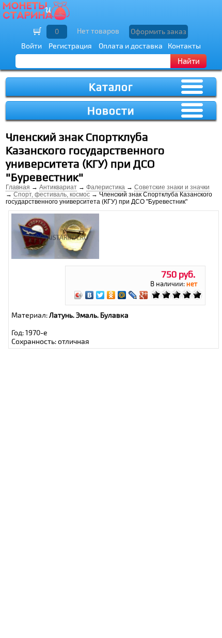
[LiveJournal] (133, 295)
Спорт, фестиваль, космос (51, 194)
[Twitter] (100, 295)
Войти (31, 45)
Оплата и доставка (131, 45)
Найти (189, 61)
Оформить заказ (158, 31)
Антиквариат (58, 187)
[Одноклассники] (111, 295)
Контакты (184, 45)
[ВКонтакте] (89, 295)
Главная (18, 187)
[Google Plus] (143, 295)
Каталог (111, 86)
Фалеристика (105, 187)
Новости (111, 110)
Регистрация (70, 45)
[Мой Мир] (122, 295)
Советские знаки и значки (172, 187)
